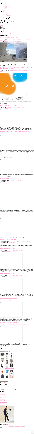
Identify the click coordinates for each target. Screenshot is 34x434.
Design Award (16, 107)
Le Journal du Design (3, 400)
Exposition (17, 41)
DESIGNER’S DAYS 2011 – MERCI (8, 214)
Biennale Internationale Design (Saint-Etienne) (22, 70)
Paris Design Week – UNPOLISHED (8, 178)
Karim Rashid (2, 397)
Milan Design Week (27, 241)
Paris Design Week (18, 180)
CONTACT (23, 426)
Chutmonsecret (2, 394)
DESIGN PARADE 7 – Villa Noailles (8, 105)
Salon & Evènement (21, 107)
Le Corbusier (4, 40)
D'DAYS (10, 215)
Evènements (13, 41)
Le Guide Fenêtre (2, 399)
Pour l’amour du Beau (3, 402)
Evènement (10, 41)
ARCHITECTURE (18, 39)
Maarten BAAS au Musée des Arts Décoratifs (10, 154)
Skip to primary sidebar (5, 2)
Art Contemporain (24, 39)
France (1, 40)
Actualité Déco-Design (12, 39)
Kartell (25, 275)
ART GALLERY (17, 426)
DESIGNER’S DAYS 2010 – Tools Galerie (9, 322)
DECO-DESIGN (29, 39)
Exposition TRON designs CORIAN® (8, 239)
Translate (7, 382)
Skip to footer (4, 3)
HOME (10, 426)
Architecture (6, 41)
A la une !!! (10, 241)
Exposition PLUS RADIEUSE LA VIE (9, 37)
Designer (17, 133)
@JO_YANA (8, 424)
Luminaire (25, 324)
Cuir (5, 251)
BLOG (13, 426)
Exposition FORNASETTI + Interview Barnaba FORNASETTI (14, 131)
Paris (10, 251)
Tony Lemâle (2, 403)
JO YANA (1, 25)
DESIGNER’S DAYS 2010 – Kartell (8, 273)
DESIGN (6, 242)
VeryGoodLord (2, 405)
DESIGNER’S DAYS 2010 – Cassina (8, 298)
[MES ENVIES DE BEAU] (7, 377)
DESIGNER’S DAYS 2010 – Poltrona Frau (10, 248)
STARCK (9, 300)
